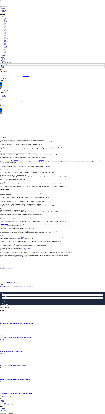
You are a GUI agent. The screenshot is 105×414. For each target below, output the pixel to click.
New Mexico (5, 39)
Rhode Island (5, 45)
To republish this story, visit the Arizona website (6, 268)
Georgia (5, 23)
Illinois (4, 25)
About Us (3, 8)
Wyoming (5, 54)
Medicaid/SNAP (4, 97)
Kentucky (5, 28)
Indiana (5, 26)
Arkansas (5, 19)
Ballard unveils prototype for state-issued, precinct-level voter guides (11, 351)
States (2, 16)
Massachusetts (5, 31)
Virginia (5, 51)
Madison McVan (2, 395)
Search (1, 68)
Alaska (4, 17)
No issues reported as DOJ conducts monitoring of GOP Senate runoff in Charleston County (15, 337)
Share (1, 107)
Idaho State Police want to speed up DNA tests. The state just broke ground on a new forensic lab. (16, 323)
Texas (4, 49)
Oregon (5, 44)
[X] (52, 83)
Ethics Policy (3, 11)
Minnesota (5, 33)
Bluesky (3, 400)
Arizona (5, 18)
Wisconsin (5, 53)
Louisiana (5, 29)
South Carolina (6, 46)
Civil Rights (3, 61)
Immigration (3, 58)
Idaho (1, 321)
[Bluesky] (52, 82)
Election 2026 (4, 96)
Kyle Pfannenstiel (2, 325)
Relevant (3, 67)
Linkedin (3, 401)
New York (5, 40)
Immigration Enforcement (5, 94)
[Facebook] (52, 85)
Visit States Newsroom (3, 403)
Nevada (5, 37)
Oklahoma (5, 43)
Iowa (4, 27)
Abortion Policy (4, 59)
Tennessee (5, 48)
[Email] (52, 86)
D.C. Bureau (3, 55)
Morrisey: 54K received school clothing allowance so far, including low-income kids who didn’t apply (17, 286)
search (2, 64)
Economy (3, 60)
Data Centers (3, 95)
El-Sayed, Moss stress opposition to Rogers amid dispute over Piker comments (13, 365)
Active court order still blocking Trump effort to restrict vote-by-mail (11, 282)
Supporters (3, 12)
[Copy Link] (52, 87)
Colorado (5, 20)
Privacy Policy (4, 10)
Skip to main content (3, 0)
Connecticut (5, 21)
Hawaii (4, 24)
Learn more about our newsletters (4, 305)
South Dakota (5, 47)
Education (3, 56)
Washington (5, 52)
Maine (4, 30)
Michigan (5, 32)
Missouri (5, 34)
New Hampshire (6, 38)
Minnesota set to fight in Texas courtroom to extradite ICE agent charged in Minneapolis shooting (16, 393)
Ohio (4, 42)
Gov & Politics (4, 57)
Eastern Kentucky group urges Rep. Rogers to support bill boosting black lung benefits (15, 379)
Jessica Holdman (2, 339)
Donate (3, 9)
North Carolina (6, 41)
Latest (3, 66)
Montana (5, 35)
